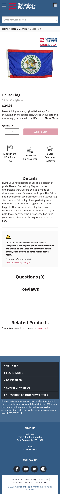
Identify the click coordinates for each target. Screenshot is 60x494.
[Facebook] (17, 469)
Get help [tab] (12, 365)
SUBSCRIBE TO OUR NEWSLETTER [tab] (27, 395)
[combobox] (30, 19)
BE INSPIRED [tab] (14, 380)
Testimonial (41, 482)
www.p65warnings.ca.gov (18, 262)
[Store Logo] (22, 6)
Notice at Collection (22, 482)
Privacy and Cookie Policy (24, 479)
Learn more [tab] (14, 373)
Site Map (43, 479)
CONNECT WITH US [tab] (18, 387)
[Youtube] (26, 469)
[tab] (30, 178)
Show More (51, 118)
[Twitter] (34, 469)
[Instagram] (43, 469)
